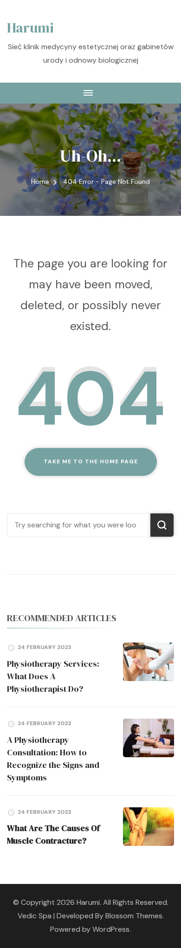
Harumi (30, 27)
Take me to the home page (91, 461)
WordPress (110, 929)
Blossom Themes (133, 916)
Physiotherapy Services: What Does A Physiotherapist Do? (53, 676)
